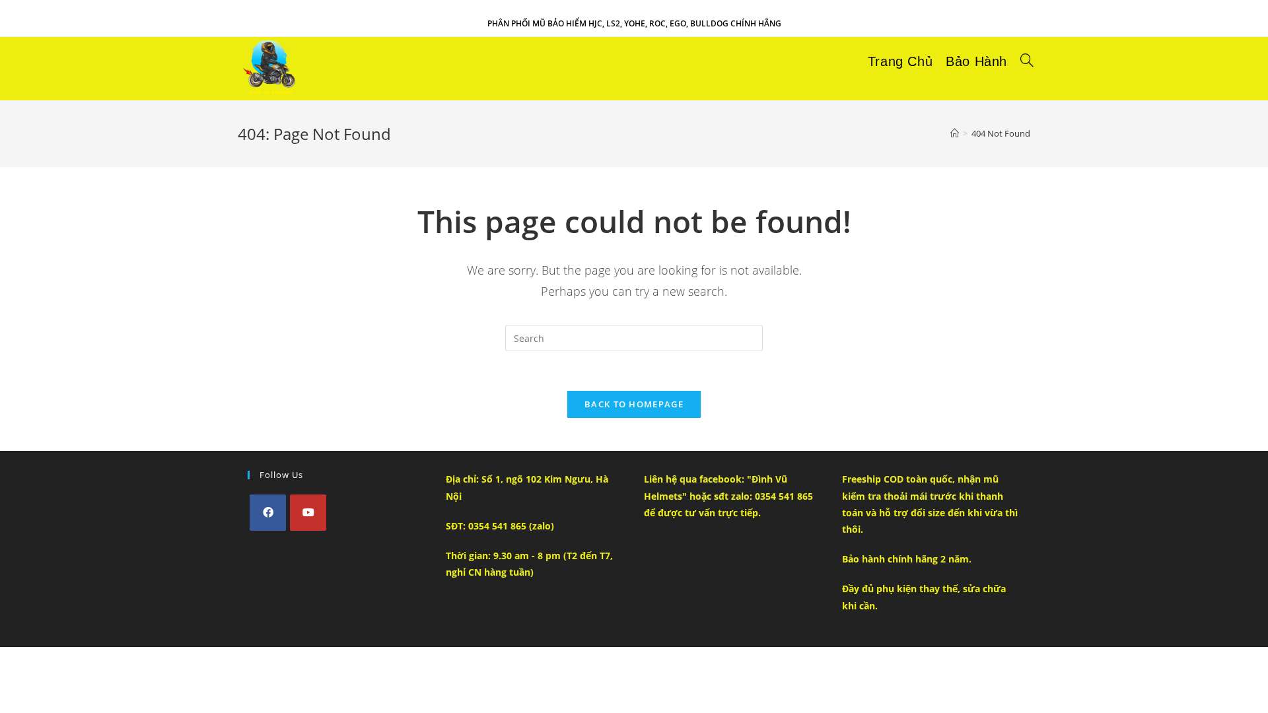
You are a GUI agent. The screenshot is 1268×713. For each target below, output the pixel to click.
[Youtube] (308, 512)
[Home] (954, 133)
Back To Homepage (634, 404)
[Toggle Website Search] (1027, 61)
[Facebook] (268, 512)
